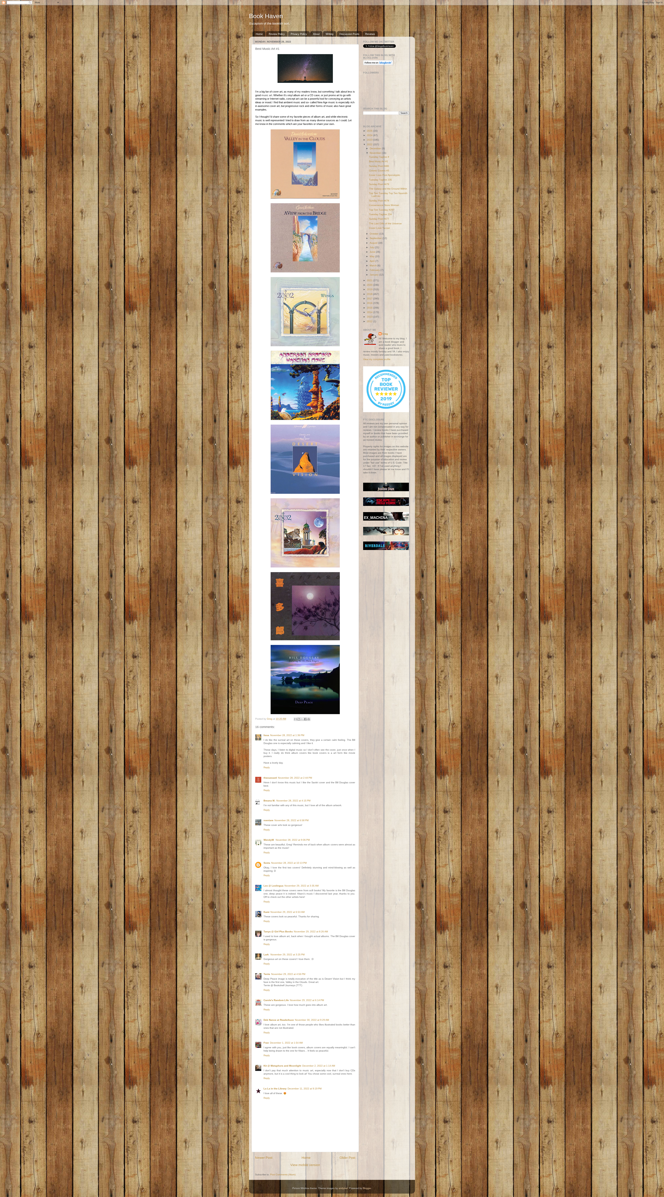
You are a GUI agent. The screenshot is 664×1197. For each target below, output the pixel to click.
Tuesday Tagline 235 (380, 179)
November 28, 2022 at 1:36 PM (287, 735)
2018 (370, 294)
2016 (370, 303)
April (372, 261)
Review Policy (277, 34)
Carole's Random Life (276, 1000)
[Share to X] (302, 719)
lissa (266, 735)
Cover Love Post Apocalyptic (384, 175)
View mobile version (305, 1165)
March (373, 265)
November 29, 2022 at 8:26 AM (311, 931)
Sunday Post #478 (379, 200)
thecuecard (270, 778)
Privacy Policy (299, 34)
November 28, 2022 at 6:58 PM (291, 820)
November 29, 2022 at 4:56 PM (288, 974)
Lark (266, 954)
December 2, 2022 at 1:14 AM (318, 1066)
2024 (370, 135)
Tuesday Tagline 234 (380, 214)
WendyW (269, 840)
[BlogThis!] (299, 719)
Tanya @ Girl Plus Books (278, 931)
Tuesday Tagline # (379, 157)
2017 (370, 298)
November (376, 153)
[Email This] (295, 719)
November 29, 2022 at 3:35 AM (301, 885)
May (372, 256)
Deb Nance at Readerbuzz (279, 1020)
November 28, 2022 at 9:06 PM (293, 840)
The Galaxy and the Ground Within (388, 188)
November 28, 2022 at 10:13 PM (289, 863)
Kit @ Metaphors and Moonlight (282, 1066)
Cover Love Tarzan (379, 228)
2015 (370, 307)
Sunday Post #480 (379, 166)
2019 (370, 289)
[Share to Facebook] (305, 719)
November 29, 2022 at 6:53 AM (287, 912)
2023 (370, 140)
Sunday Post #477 (379, 219)
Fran (266, 1043)
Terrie (267, 974)
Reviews (370, 34)
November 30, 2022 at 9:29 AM (312, 1020)
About (316, 34)
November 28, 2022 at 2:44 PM (295, 778)
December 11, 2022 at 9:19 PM (305, 1088)
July (372, 247)
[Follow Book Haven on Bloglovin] (378, 64)
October (374, 233)
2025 (370, 131)
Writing (329, 34)
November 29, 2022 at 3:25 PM (287, 954)
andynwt (343, 1188)
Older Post (347, 1157)
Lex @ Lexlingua (273, 885)
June (373, 252)
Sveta (267, 863)
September (376, 238)
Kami (266, 912)
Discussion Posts (349, 34)
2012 (370, 321)
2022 (370, 144)
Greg (385, 334)
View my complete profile (376, 359)
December (376, 148)
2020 (370, 285)
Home (259, 34)
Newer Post (263, 1157)
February (375, 270)
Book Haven (266, 16)
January (374, 274)
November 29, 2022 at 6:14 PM (307, 1000)
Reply (267, 767)
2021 (370, 280)
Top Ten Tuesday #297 (381, 210)
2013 (370, 316)
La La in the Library (275, 1088)
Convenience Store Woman (384, 205)
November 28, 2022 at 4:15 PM (293, 800)
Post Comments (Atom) (283, 1174)
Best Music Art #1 (378, 161)
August (374, 243)
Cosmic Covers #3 (379, 170)
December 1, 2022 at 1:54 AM (286, 1043)
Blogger (367, 1188)
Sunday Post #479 (379, 184)
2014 (370, 312)
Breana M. (269, 800)
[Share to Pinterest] (308, 719)
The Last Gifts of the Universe (385, 223)
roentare (268, 820)
